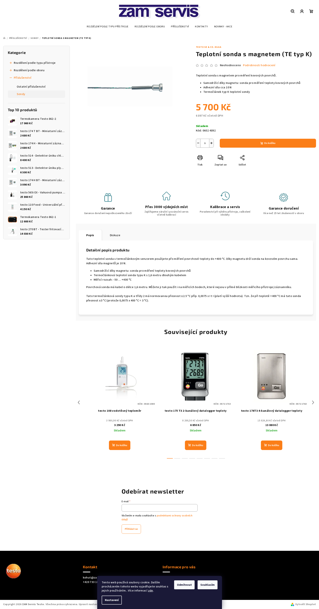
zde (150, 591)
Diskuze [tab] (115, 235)
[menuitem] (107, 26)
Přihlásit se (131, 529)
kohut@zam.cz (93, 578)
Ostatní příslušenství (31, 87)
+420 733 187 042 (94, 582)
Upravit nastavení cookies (95, 604)
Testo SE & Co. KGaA (208, 47)
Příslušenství (22, 78)
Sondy (21, 94)
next (313, 402)
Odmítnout (184, 585)
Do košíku (269, 143)
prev (79, 402)
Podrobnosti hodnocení (259, 65)
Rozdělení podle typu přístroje (35, 63)
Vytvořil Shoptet (305, 604)
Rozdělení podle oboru (29, 70)
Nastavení (112, 600)
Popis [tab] (90, 235)
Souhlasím (207, 585)
